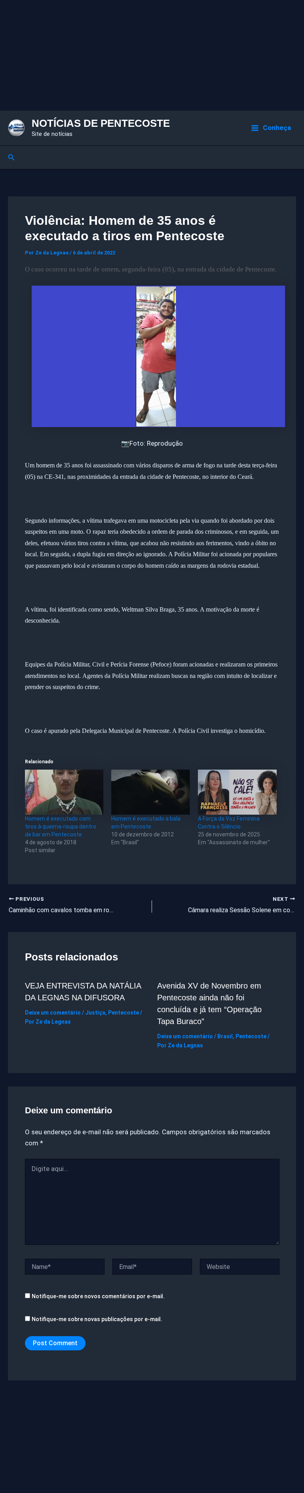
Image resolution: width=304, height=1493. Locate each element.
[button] (11, 157)
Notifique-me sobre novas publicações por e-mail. (97, 1319)
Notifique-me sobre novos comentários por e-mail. (98, 1296)
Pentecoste (123, 1012)
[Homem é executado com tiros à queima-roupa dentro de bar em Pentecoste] (64, 792)
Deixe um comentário (53, 1012)
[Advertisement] (152, 55)
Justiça (95, 1012)
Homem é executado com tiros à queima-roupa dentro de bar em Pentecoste (60, 826)
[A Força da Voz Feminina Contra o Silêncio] (237, 792)
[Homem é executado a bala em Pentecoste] (150, 792)
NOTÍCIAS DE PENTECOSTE (101, 123)
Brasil (225, 1036)
